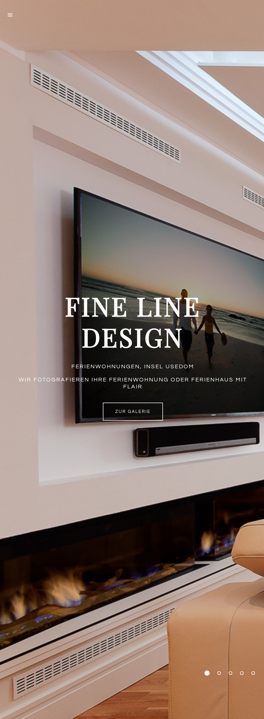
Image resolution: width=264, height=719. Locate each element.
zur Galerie (133, 411)
